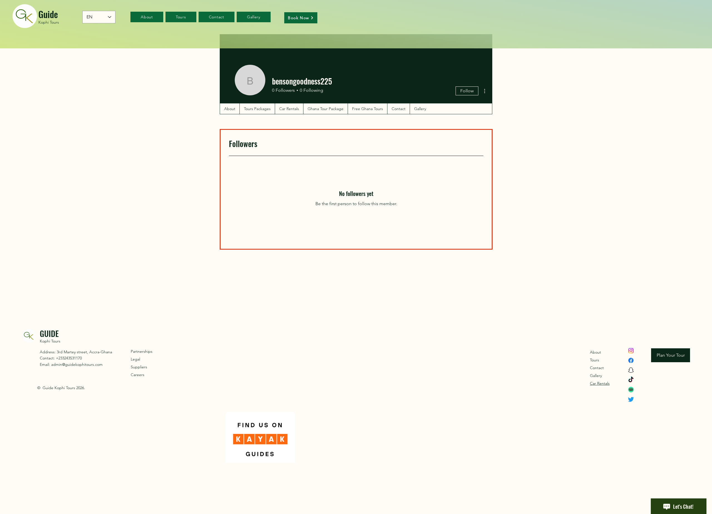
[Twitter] (630, 399)
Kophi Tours (48, 22)
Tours (594, 359)
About (595, 352)
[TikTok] (630, 379)
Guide (48, 14)
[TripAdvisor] (630, 389)
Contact (597, 367)
